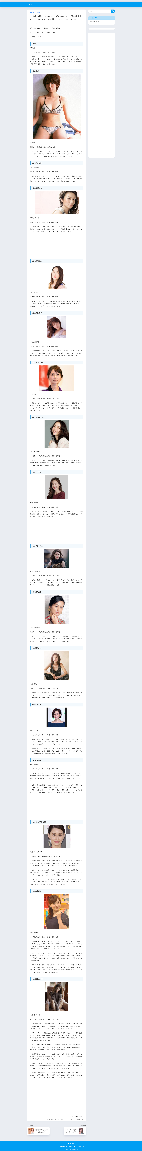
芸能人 (81, 1116)
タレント (64, 1119)
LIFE (30, 5)
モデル (70, 1119)
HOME (71, 1143)
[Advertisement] (56, 245)
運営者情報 (69, 1146)
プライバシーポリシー (78, 1146)
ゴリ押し (58, 1119)
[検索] (113, 11)
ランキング (76, 1119)
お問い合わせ (61, 1146)
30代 (53, 1119)
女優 (82, 1119)
